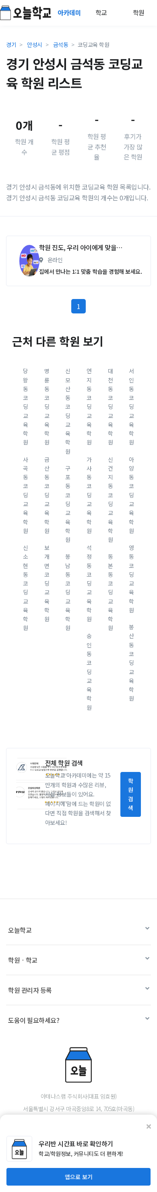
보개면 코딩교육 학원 (47, 583)
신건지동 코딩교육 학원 (110, 499)
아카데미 (70, 12)
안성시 (34, 44)
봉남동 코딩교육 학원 (67, 592)
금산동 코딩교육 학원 (47, 495)
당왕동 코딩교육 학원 (25, 406)
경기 (11, 44)
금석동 (60, 44)
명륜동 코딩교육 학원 (47, 406)
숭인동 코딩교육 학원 (89, 671)
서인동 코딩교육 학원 (131, 406)
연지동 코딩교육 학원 (89, 406)
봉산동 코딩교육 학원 (131, 662)
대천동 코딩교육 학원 (110, 406)
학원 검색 (130, 794)
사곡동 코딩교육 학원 (25, 495)
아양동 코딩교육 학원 (131, 495)
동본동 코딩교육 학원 (110, 592)
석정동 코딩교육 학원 (89, 583)
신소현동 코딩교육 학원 (25, 587)
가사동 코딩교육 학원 (89, 495)
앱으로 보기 (79, 1177)
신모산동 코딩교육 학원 (67, 411)
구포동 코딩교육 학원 (67, 503)
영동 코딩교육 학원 (131, 578)
